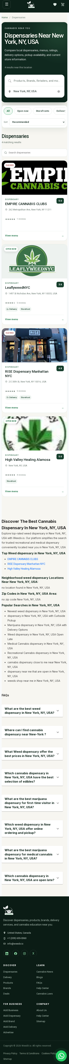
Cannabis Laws (44, 993)
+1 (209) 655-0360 (16, 938)
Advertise (8, 1032)
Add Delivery (10, 1026)
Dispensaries (10, 971)
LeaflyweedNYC (17, 287)
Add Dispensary (11, 1015)
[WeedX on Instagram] (24, 953)
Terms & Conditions (29, 1053)
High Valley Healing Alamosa (27, 460)
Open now (23, 111)
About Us (41, 1010)
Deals (6, 993)
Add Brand (9, 1021)
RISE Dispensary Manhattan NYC (26, 563)
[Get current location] (59, 91)
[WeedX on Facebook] (15, 953)
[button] (32, 710)
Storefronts (42, 111)
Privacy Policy (10, 1053)
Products (8, 982)
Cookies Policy (49, 1053)
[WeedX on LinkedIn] (6, 953)
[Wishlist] (55, 4)
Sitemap (40, 1021)
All (8, 111)
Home (5, 17)
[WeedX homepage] (31, 4)
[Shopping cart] (62, 4)
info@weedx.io (15, 943)
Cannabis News (44, 971)
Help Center (42, 988)
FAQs (39, 982)
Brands (7, 988)
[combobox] (37, 81)
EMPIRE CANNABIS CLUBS (26, 204)
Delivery (7, 977)
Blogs (39, 977)
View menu (34, 235)
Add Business (10, 1010)
